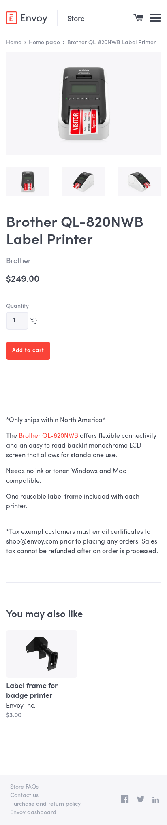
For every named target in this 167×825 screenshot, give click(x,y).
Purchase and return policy (45, 804)
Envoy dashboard (33, 812)
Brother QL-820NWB (48, 436)
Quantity (17, 306)
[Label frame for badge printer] (41, 654)
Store (76, 19)
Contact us (24, 795)
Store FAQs (24, 787)
